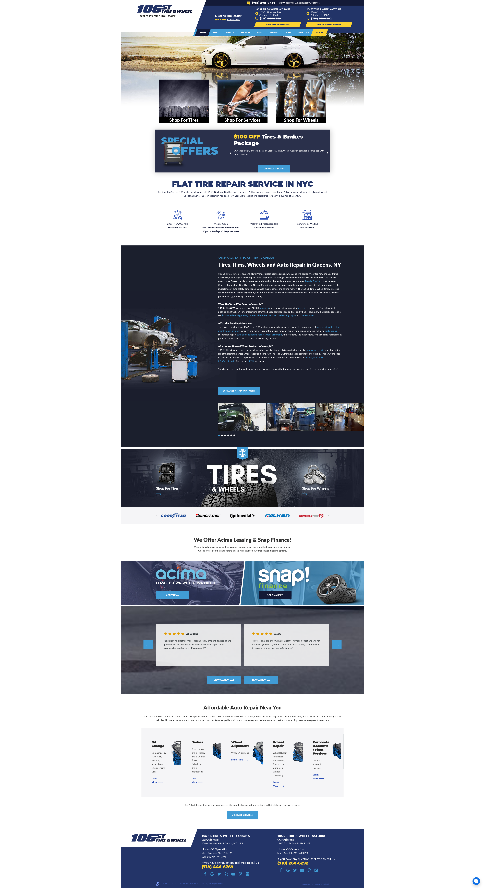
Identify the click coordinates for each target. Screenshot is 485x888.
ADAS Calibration (258, 315)
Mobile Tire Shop (313, 281)
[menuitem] (202, 32)
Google (212, 874)
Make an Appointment (278, 24)
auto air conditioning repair (282, 315)
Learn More (237, 759)
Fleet (288, 32)
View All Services (242, 815)
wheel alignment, (239, 315)
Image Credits (306, 884)
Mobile (319, 32)
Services (245, 32)
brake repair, (331, 330)
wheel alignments (273, 334)
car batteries (307, 315)
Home (203, 32)
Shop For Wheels (315, 488)
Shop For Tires (167, 488)
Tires (216, 32)
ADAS (259, 32)
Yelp (226, 874)
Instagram (247, 874)
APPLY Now (172, 595)
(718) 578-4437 (263, 2)
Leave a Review (261, 679)
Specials (274, 32)
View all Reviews (224, 679)
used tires (303, 307)
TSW (251, 361)
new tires (264, 307)
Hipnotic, (230, 361)
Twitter (219, 874)
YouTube (233, 874)
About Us (303, 32)
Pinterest (240, 874)
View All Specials (274, 168)
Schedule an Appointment (239, 390)
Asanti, (309, 357)
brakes (225, 315)
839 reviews (233, 19)
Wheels (230, 32)
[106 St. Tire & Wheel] (164, 9)
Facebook (205, 874)
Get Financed (275, 595)
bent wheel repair (315, 350)
